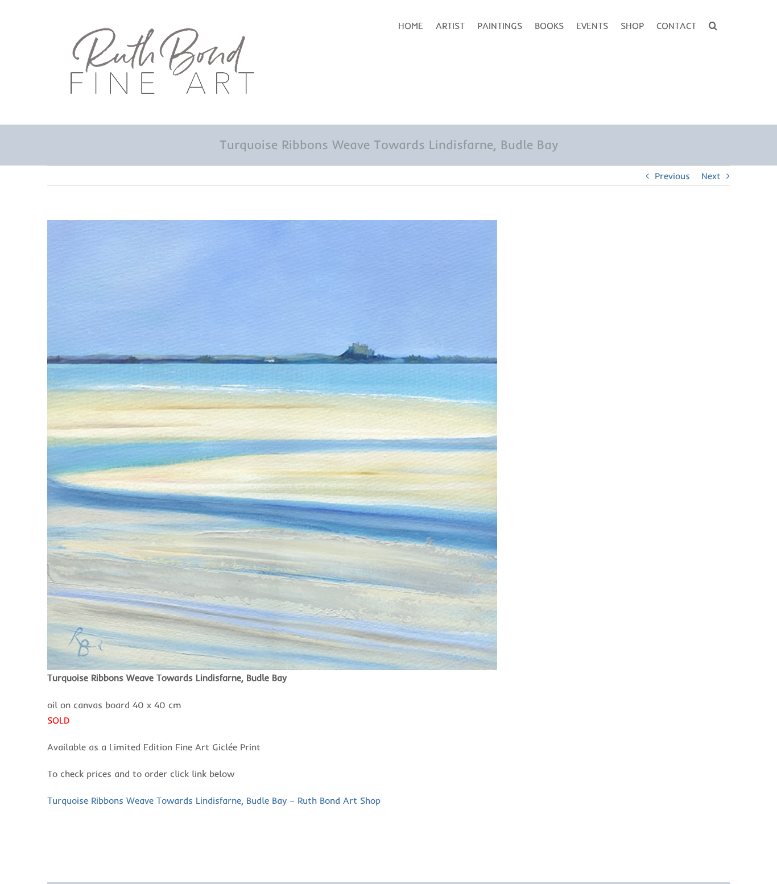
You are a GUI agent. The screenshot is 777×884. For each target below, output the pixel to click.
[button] (713, 24)
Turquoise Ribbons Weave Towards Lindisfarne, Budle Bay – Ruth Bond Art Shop (214, 800)
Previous (672, 175)
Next (711, 175)
